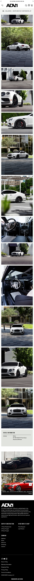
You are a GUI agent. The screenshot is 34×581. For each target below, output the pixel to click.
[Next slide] (33, 1)
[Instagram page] (6, 559)
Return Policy (4, 562)
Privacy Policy (4, 569)
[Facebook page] (2, 559)
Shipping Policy (5, 567)
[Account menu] (29, 5)
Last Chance (21, 529)
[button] (17, 579)
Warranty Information (6, 564)
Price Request (21, 526)
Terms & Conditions (6, 572)
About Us (3, 542)
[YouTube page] (4, 559)
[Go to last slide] (1, 1)
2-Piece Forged (5, 529)
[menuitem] (26, 5)
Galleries (3, 538)
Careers (3, 546)
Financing (3, 544)
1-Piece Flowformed (6, 526)
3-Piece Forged (5, 531)
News (2, 540)
